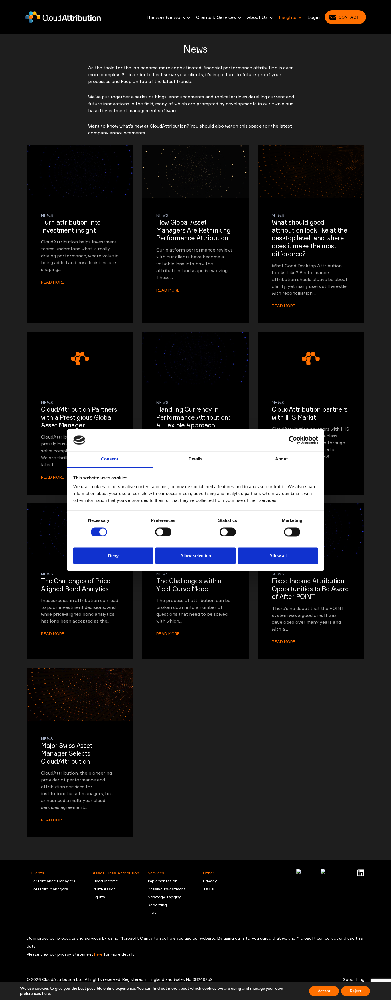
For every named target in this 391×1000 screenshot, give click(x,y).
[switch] (163, 531)
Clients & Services (216, 17)
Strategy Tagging (165, 896)
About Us (257, 17)
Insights (287, 17)
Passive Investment (167, 888)
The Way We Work (165, 17)
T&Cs (208, 888)
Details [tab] (196, 459)
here (99, 954)
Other (208, 872)
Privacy (210, 880)
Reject (355, 991)
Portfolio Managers (49, 888)
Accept (324, 991)
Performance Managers (53, 880)
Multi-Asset (104, 888)
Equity (99, 896)
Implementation (162, 880)
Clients (37, 872)
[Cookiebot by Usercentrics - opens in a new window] (293, 440)
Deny (113, 555)
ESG (152, 912)
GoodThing (353, 979)
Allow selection (195, 555)
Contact (349, 17)
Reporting (157, 904)
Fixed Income (105, 880)
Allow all (278, 555)
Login (313, 17)
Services (156, 872)
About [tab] (281, 459)
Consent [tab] (109, 459)
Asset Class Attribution (116, 872)
